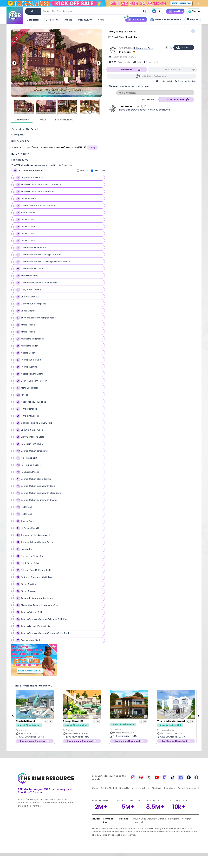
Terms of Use (108, 820)
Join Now (178, 11)
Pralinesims (125, 51)
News (101, 19)
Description (22, 119)
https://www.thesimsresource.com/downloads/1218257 (55, 147)
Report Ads (169, 788)
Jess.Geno (125, 106)
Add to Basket (172, 69)
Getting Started (109, 788)
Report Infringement (188, 788)
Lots (122, 37)
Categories (32, 19)
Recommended (64, 119)
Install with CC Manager (154, 76)
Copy (92, 147)
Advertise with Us (140, 788)
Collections (52, 19)
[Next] (99, 63)
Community (85, 19)
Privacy (96, 818)
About (95, 788)
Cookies (123, 818)
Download (126, 69)
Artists (68, 19)
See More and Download (33, 741)
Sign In (196, 11)
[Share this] (171, 48)
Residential (131, 37)
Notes (43, 119)
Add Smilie (148, 99)
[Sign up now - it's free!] (34, 660)
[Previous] (14, 63)
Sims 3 (115, 37)
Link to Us (124, 788)
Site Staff (156, 788)
